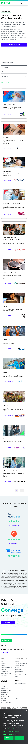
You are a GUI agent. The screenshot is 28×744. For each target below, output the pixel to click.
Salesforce (3, 698)
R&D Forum (17, 677)
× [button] (26, 710)
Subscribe (4, 652)
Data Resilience (4, 688)
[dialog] (14, 726)
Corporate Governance (6, 667)
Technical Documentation (21, 663)
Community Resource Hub (21, 675)
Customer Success (19, 665)
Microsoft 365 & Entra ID (6, 696)
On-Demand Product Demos (19, 697)
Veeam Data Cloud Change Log (19, 672)
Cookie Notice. (12, 729)
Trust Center (4, 675)
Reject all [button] (19, 738)
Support (17, 661)
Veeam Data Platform (6, 690)
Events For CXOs (18, 687)
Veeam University (19, 669)
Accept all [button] (8, 738)
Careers (3, 665)
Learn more (7, 114)
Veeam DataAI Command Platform (6, 685)
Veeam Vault (4, 694)
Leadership (3, 663)
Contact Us (3, 669)
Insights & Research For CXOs (20, 684)
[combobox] (14, 62)
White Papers (18, 691)
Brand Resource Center (6, 673)
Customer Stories (19, 695)
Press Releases (4, 671)
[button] (14, 731)
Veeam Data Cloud (5, 692)
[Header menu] (25, 3)
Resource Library (19, 689)
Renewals (17, 667)
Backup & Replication (6, 702)
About (2, 661)
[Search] (21, 3)
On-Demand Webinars (20, 693)
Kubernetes (3, 700)
